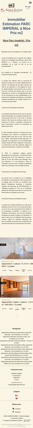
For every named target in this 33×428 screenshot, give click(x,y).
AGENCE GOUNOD (16, 373)
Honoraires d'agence (17, 418)
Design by (29, 420)
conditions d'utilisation (11, 426)
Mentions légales (24, 416)
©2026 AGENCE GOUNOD (11, 416)
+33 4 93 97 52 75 (16, 382)
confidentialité (26, 424)
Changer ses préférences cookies (13, 420)
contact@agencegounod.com (16, 384)
